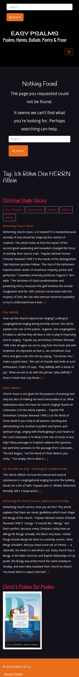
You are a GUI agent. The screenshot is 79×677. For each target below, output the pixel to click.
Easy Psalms (35, 33)
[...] (44, 302)
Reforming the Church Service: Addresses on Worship (36, 501)
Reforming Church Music (18, 226)
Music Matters (12, 388)
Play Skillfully (10, 312)
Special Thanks (13, 674)
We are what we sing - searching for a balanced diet (35, 469)
